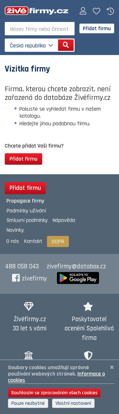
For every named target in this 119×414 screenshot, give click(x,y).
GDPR (58, 241)
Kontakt (33, 241)
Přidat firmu (97, 28)
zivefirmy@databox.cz (76, 266)
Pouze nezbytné (28, 403)
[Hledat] (66, 45)
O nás (12, 241)
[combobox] (40, 28)
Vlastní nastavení (73, 403)
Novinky (15, 230)
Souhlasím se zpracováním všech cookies (54, 393)
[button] (83, 11)
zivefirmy (34, 278)
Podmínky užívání (26, 210)
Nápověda (63, 220)
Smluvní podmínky (27, 220)
